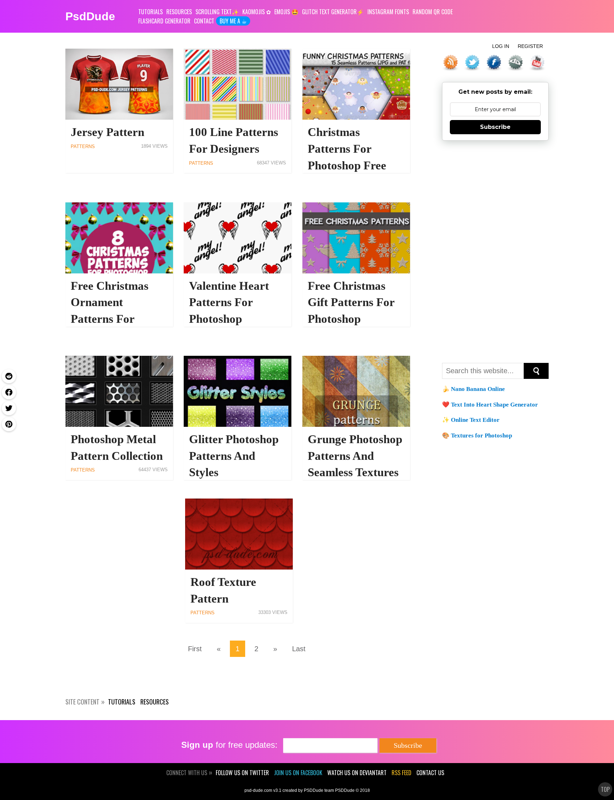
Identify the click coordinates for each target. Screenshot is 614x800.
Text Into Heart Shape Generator (494, 404)
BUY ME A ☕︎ (233, 21)
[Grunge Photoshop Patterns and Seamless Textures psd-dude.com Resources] (356, 391)
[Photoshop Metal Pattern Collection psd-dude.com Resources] (119, 391)
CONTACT (204, 21)
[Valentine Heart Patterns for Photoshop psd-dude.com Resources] (237, 237)
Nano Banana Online (478, 389)
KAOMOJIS (253, 11)
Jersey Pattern (107, 131)
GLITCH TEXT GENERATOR (329, 11)
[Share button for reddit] (9, 376)
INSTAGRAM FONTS (388, 11)
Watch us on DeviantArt (357, 772)
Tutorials (121, 701)
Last (299, 649)
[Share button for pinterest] (9, 424)
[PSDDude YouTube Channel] (539, 62)
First (195, 649)
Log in (500, 46)
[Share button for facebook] (9, 392)
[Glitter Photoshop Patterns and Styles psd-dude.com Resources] (237, 391)
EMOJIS (282, 11)
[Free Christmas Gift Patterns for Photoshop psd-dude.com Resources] (356, 237)
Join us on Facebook (298, 772)
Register (530, 46)
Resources (154, 701)
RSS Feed (401, 772)
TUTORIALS (150, 11)
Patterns (83, 146)
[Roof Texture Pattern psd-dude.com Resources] (239, 534)
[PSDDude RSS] (452, 62)
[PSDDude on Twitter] (474, 62)
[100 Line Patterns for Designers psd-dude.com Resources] (237, 84)
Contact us (430, 772)
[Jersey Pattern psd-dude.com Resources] (119, 84)
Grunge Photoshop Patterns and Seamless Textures (355, 455)
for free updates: (229, 745)
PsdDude (90, 16)
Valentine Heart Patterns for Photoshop (229, 302)
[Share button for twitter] (9, 408)
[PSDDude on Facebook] (495, 62)
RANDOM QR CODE (433, 11)
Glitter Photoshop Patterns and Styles (234, 455)
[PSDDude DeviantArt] (517, 62)
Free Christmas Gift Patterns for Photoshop (351, 302)
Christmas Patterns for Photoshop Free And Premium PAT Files (355, 165)
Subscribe (495, 127)
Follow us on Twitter (242, 772)
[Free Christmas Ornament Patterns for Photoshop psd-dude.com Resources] (119, 237)
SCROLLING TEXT (213, 11)
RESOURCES (179, 11)
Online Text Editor (475, 420)
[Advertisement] (495, 250)
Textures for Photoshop (481, 435)
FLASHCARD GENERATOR (164, 21)
